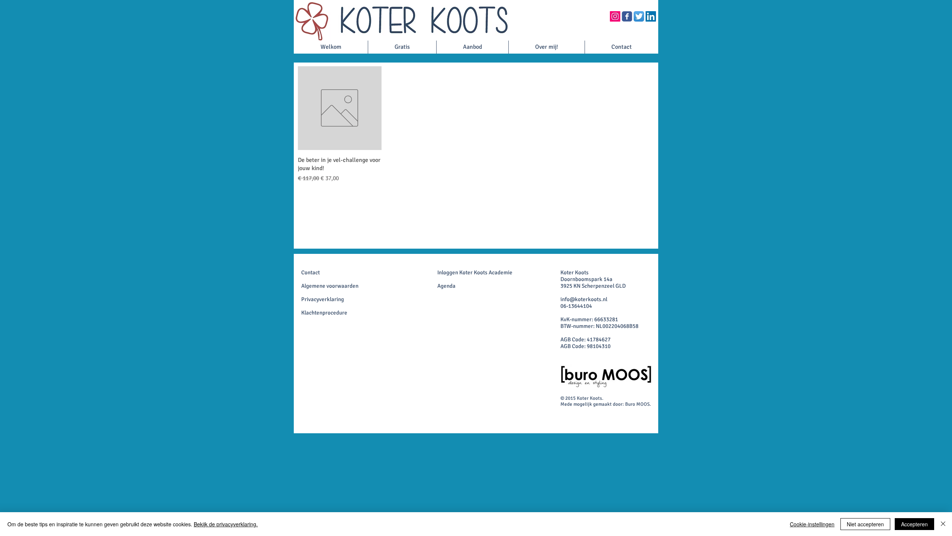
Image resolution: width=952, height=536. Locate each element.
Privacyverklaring (322, 299)
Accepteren (914, 524)
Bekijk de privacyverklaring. (226, 524)
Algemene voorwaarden (329, 286)
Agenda (446, 286)
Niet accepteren (865, 524)
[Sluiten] (943, 524)
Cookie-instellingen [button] (812, 524)
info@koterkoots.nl (583, 299)
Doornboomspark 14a (586, 279)
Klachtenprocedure (324, 312)
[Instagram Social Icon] (615, 16)
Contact (310, 272)
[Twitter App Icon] (639, 16)
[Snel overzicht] (340, 108)
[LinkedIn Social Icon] (651, 16)
